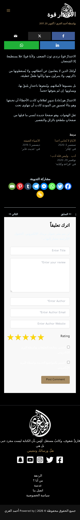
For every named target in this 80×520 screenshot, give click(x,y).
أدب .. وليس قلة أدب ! (63, 156)
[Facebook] (63, 36)
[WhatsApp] (21, 45)
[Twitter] (60, 186)
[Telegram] (36, 186)
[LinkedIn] (57, 45)
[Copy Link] (40, 194)
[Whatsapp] (52, 186)
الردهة (38, 476)
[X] (39, 36)
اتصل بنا (38, 491)
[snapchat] (20, 459)
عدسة (38, 486)
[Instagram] (40, 459)
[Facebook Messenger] (44, 186)
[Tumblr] (28, 186)
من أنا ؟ (38, 481)
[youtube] (30, 459)
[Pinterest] (20, 186)
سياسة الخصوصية (38, 496)
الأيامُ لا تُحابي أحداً (65, 141)
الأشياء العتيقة (32, 141)
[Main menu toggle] (8, 10)
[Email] (15, 36)
